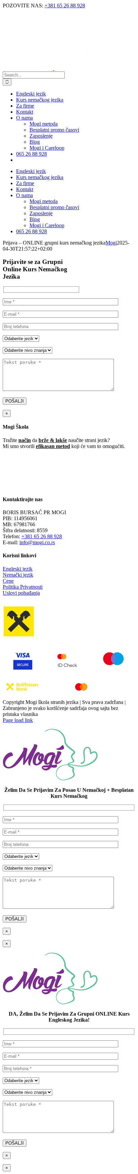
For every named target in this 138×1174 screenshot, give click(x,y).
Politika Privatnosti (23, 587)
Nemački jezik (18, 575)
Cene (8, 581)
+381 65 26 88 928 (65, 5)
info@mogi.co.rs (37, 542)
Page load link (18, 720)
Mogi (111, 243)
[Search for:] (34, 75)
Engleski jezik (17, 569)
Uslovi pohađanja (21, 593)
